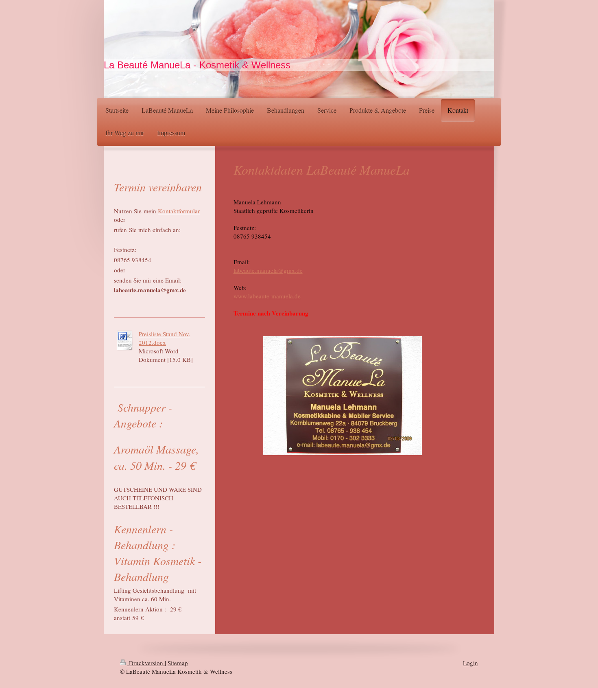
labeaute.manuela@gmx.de (268, 270)
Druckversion (146, 663)
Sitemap (178, 663)
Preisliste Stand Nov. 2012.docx (164, 338)
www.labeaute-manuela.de (267, 296)
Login (470, 663)
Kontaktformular (179, 211)
